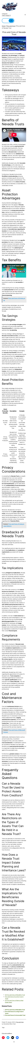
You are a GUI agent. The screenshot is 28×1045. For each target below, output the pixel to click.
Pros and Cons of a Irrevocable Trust (15, 1015)
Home (3, 26)
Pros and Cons (11, 26)
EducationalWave (7, 1033)
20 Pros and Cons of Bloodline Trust (15, 1009)
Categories (4, 13)
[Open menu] (25, 15)
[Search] (11, 20)
